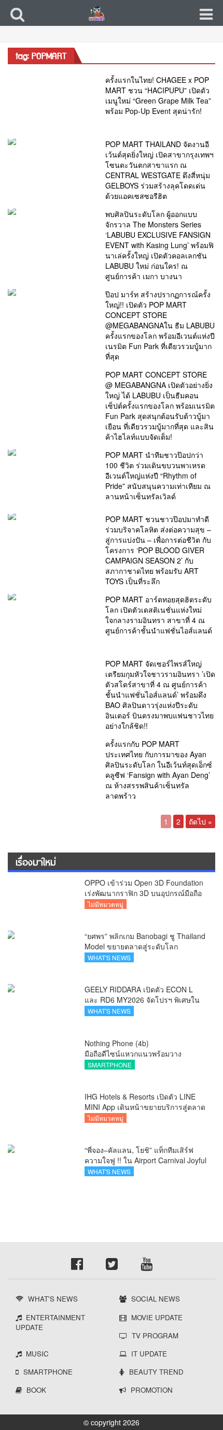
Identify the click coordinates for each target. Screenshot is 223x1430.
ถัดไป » (200, 821)
